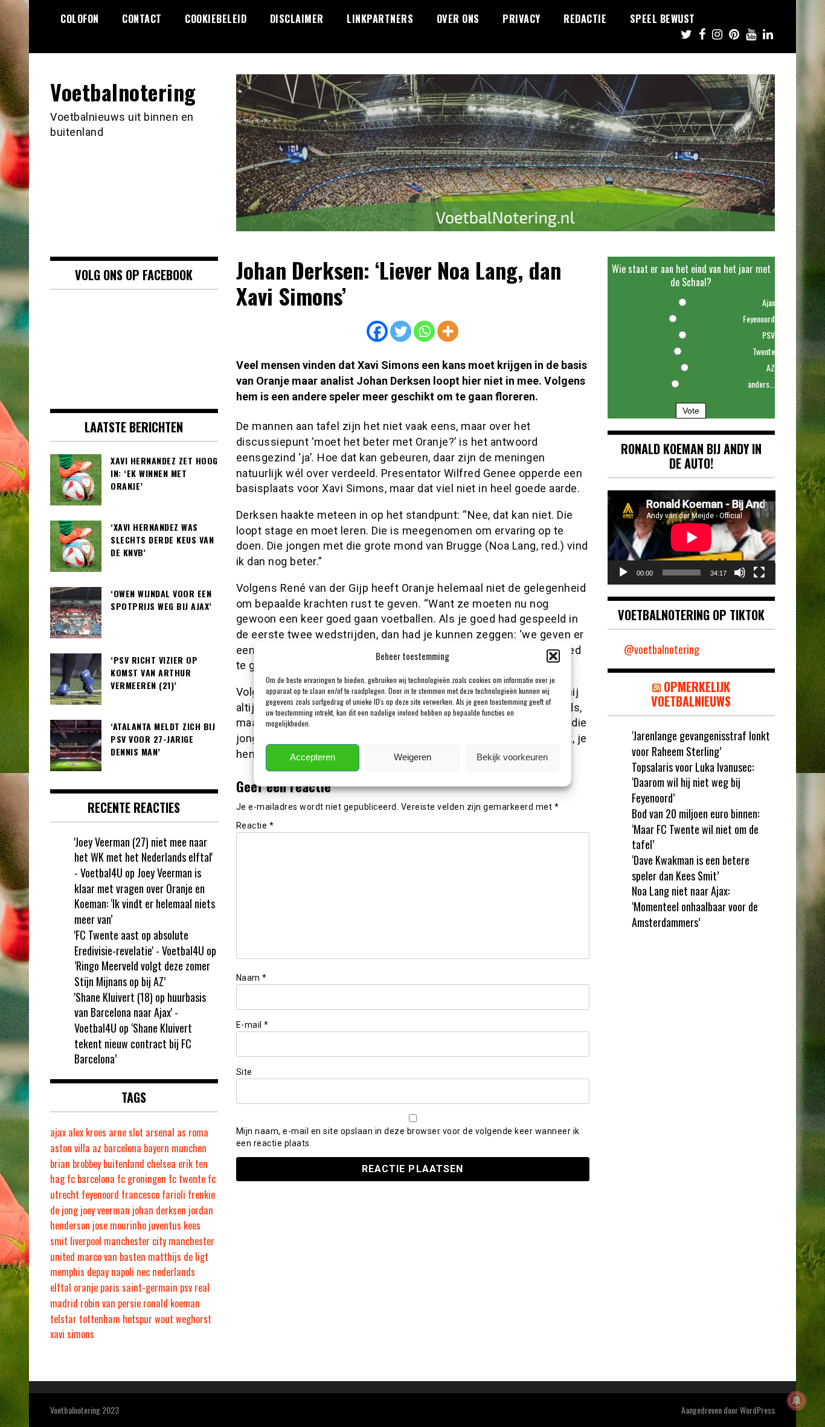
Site (244, 1072)
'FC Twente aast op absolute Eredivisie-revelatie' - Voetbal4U (139, 942)
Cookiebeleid (215, 18)
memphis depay (79, 1272)
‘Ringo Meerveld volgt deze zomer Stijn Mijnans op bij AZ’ (142, 973)
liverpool (85, 1241)
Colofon (79, 18)
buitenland (123, 1163)
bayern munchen (175, 1148)
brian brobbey (75, 1163)
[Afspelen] (623, 572)
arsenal (160, 1132)
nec (143, 1272)
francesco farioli (153, 1194)
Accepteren (312, 757)
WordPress (757, 1409)
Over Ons (458, 18)
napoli (122, 1272)
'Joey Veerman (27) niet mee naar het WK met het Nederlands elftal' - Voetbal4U (143, 857)
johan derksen (159, 1210)
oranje (86, 1287)
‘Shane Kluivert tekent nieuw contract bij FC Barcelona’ (133, 1043)
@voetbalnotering (661, 649)
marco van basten (111, 1256)
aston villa (70, 1148)
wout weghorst (183, 1319)
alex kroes (87, 1132)
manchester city (135, 1241)
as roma (192, 1132)
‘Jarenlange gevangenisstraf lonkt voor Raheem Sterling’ (701, 743)
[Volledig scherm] (759, 572)
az (96, 1148)
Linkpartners (380, 18)
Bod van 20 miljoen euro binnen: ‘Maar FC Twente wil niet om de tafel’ (695, 829)
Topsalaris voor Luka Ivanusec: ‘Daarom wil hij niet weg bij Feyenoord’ (693, 782)
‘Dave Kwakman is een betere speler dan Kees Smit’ (691, 867)
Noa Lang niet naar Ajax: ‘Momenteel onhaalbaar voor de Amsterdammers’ (695, 906)
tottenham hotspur (115, 1319)
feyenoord (100, 1194)
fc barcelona (91, 1179)
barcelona (122, 1148)
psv (186, 1287)
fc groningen (141, 1179)
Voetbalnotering (123, 91)
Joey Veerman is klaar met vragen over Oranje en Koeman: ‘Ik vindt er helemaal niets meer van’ (144, 896)
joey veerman (105, 1210)
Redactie (584, 18)
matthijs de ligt (178, 1256)
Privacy (521, 18)
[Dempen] (740, 572)
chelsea (161, 1163)
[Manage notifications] (796, 1400)
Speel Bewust (662, 18)
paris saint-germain (139, 1287)
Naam (251, 978)
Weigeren (412, 757)
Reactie (255, 825)
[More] (447, 331)
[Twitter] (400, 331)
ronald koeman (171, 1303)
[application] (691, 537)
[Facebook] (377, 331)
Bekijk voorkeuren (512, 757)
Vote (690, 410)
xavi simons (72, 1334)
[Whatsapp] (424, 331)
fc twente (187, 1179)
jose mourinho (119, 1225)
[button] (553, 656)
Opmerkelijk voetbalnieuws (691, 694)
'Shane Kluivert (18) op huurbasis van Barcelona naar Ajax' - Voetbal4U (140, 1012)
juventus (165, 1225)
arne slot (126, 1132)
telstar (63, 1319)
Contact (142, 18)
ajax (58, 1132)
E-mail (252, 1025)
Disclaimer (297, 18)
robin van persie (110, 1303)
